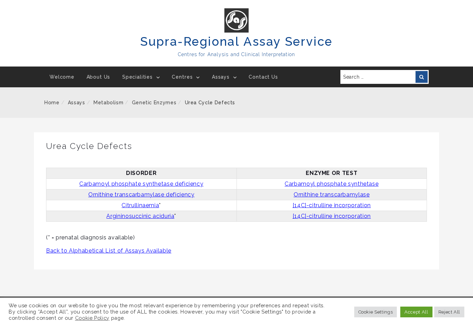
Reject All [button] (449, 312)
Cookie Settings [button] (375, 312)
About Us (98, 77)
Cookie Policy (92, 318)
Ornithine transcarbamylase (332, 194)
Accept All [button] (416, 312)
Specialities (137, 77)
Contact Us (263, 77)
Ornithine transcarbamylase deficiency (141, 194)
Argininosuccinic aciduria (140, 216)
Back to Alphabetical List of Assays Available (108, 250)
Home (52, 102)
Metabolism (108, 102)
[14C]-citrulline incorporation (332, 205)
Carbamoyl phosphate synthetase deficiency (141, 183)
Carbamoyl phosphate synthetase (331, 183)
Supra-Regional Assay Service (236, 41)
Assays (221, 77)
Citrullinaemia (140, 205)
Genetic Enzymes (154, 102)
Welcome (62, 77)
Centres (182, 77)
